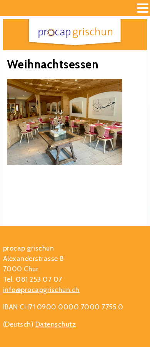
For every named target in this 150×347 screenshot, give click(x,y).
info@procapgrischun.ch (41, 290)
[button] (142, 9)
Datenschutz (55, 324)
